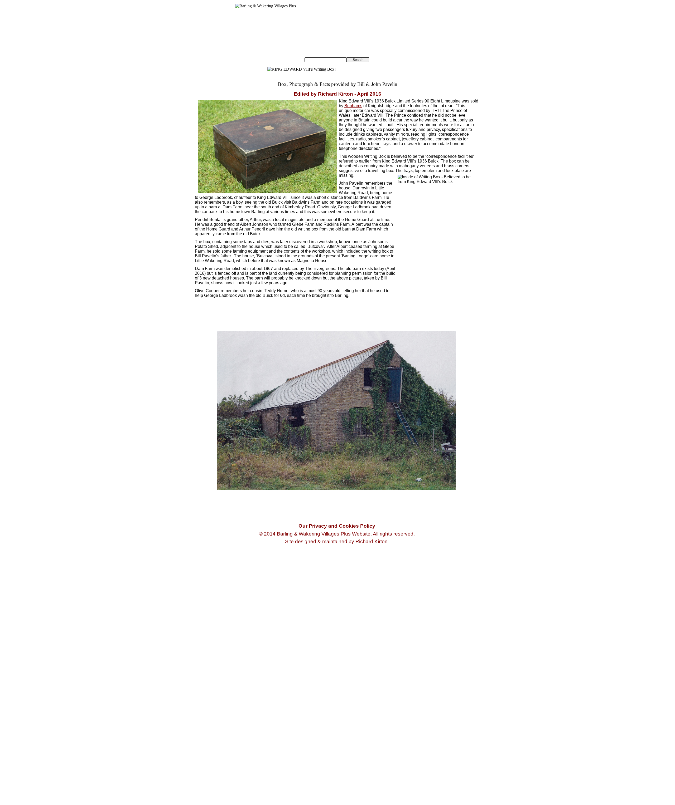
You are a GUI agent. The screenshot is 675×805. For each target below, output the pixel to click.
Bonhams (353, 106)
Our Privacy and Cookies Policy (336, 526)
